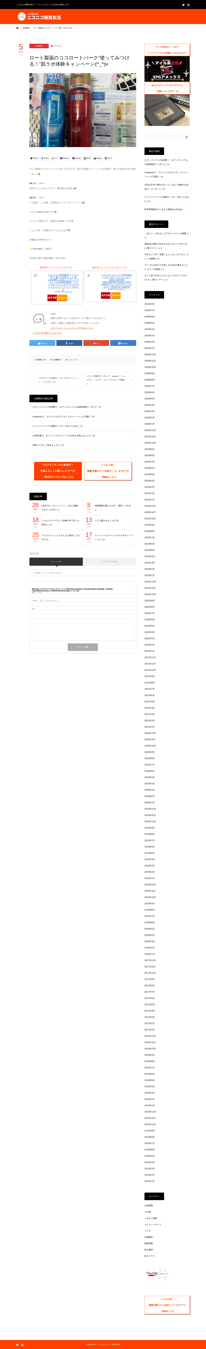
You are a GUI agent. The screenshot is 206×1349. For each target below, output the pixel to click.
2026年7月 (149, 310)
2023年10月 (150, 518)
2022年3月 (149, 638)
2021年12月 (150, 657)
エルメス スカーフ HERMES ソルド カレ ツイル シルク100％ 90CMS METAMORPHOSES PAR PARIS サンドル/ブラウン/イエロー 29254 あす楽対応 (116, 281)
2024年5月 (149, 474)
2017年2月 (149, 1023)
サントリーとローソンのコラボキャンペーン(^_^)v (114, 537)
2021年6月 (149, 695)
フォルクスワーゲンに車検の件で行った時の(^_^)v (61, 522)
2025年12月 (150, 354)
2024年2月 (149, 493)
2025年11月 (150, 361)
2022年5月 (149, 626)
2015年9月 (149, 1130)
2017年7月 (149, 992)
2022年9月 (149, 600)
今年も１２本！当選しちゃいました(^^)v (163, 254)
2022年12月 (150, 581)
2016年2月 (149, 1099)
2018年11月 (150, 891)
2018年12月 (150, 884)
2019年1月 (149, 878)
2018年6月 (149, 922)
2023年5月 (149, 550)
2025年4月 (149, 405)
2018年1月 (149, 954)
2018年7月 (149, 916)
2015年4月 (149, 1162)
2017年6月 (149, 998)
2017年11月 (150, 966)
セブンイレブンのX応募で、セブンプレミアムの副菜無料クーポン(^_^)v (67, 407)
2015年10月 (150, 1124)
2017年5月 (149, 1004)
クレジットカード (152, 1224)
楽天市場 (52, 297)
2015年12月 (150, 1112)
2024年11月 (150, 436)
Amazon (62, 297)
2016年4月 (149, 1086)
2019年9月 (149, 828)
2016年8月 (149, 1061)
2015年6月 (149, 1149)
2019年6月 (149, 846)
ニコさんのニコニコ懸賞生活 (108, 1344)
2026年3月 (149, 335)
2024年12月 (150, 430)
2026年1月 (149, 348)
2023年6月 (149, 544)
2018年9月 (149, 903)
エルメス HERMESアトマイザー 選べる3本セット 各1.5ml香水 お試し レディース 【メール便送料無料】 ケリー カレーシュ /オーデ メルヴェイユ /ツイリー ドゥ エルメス (63, 282)
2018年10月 (150, 897)
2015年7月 (149, 1143)
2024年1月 (149, 499)
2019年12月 (150, 809)
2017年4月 (149, 1011)
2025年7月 (149, 386)
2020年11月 (150, 739)
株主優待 (148, 1249)
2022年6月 (149, 619)
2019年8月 (149, 834)
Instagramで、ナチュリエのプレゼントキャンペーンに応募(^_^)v (64, 416)
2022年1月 (149, 651)
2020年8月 (149, 758)
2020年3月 (149, 790)
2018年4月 (149, 935)
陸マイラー (149, 1256)
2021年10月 (150, 670)
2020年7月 (149, 764)
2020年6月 (149, 771)
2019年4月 (149, 859)
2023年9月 (149, 525)
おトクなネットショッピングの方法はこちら (72, 328)
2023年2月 (149, 569)
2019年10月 (150, 821)
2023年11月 (150, 512)
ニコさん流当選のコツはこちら (47, 333)
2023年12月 (150, 506)
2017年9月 (149, 979)
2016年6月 (149, 1074)
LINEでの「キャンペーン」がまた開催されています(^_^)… (60, 507)
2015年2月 (149, 1175)
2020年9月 (149, 752)
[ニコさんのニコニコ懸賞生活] (39, 16)
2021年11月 (150, 663)
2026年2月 (149, 342)
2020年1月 (149, 802)
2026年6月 (149, 316)
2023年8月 (149, 531)
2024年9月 (149, 449)
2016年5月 (149, 1080)
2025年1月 (149, 424)
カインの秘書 (180, 233)
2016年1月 (149, 1105)
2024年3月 (149, 487)
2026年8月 (149, 304)
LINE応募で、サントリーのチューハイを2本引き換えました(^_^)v (64, 435)
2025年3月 (149, 411)
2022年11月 (150, 588)
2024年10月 (150, 443)
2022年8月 (149, 607)
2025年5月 (149, 398)
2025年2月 (149, 417)
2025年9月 (149, 373)
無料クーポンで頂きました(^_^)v (48, 445)
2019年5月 (149, 853)
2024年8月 (149, 455)
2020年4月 (149, 783)
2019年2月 (149, 872)
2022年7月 (149, 613)
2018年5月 (149, 929)
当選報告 (39, 46)
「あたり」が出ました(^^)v (157, 233)
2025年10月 (150, 367)
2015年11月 (150, 1118)
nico (44, 360)
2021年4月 (149, 708)
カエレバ (68, 292)
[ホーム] (17, 28)
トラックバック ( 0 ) (109, 561)
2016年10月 (150, 1048)
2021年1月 (149, 727)
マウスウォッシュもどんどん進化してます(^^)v (61, 537)
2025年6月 (149, 392)
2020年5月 (149, 777)
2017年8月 (149, 985)
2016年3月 (149, 1093)
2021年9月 (149, 676)
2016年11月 (150, 1042)
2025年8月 (149, 379)
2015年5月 (149, 1156)
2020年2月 (149, 796)
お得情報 (148, 1205)
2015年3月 (149, 1168)
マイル (147, 1231)
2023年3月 (149, 563)
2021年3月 (149, 714)
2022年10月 (150, 594)
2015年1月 (149, 1181)
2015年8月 (149, 1137)
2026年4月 (149, 329)
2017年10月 (150, 973)
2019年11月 (150, 815)
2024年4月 (149, 480)
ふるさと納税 (150, 1218)
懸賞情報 (148, 1243)
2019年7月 (149, 840)
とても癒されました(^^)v (107, 520)
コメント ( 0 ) (56, 561)
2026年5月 (149, 323)
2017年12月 (150, 960)
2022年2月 (149, 645)
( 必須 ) (37, 592)
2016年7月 (149, 1067)
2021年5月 (149, 701)
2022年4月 (149, 632)
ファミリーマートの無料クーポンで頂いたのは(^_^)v (58, 426)
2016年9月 (149, 1055)
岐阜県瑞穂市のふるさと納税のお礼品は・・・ (166, 209)
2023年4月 (149, 556)
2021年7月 (149, 689)
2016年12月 (150, 1036)
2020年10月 (150, 746)
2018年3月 (149, 941)
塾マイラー (152, 248)
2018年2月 (149, 947)
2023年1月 (149, 575)
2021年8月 (149, 682)
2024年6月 (149, 468)
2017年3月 (149, 1017)
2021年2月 (149, 720)
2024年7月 (149, 462)
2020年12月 (150, 733)
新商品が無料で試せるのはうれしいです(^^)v (165, 244)
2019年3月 (149, 865)
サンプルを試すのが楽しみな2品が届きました (166, 265)
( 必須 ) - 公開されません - (45, 600)
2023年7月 (149, 537)
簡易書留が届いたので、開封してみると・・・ (113, 507)
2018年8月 (149, 910)
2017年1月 (149, 1030)
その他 (147, 1212)
